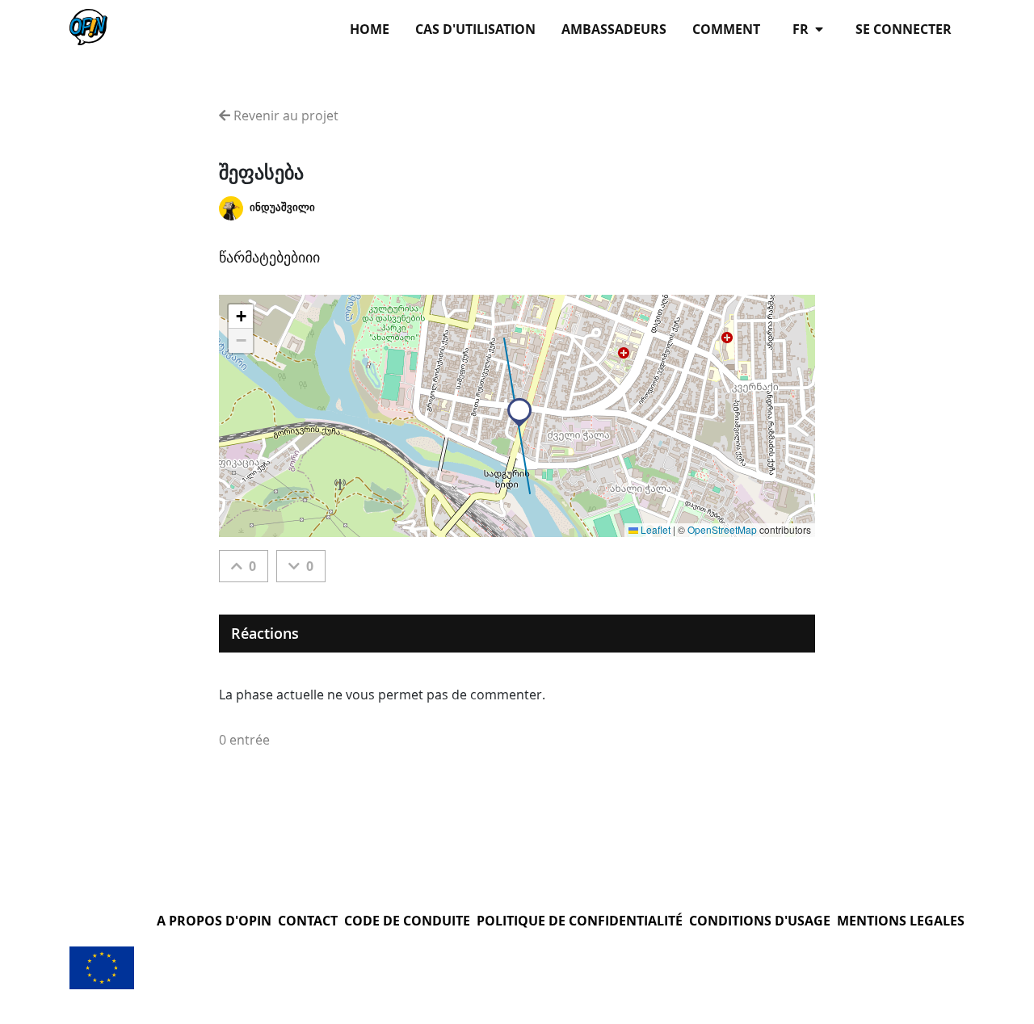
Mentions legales (901, 921)
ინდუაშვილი (282, 207)
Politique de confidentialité (580, 921)
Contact (308, 921)
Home (369, 29)
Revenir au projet (284, 115)
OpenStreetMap (722, 529)
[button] (519, 412)
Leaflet (654, 529)
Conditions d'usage (759, 921)
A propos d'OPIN (214, 921)
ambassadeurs (613, 29)
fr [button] (802, 29)
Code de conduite (407, 921)
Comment (726, 29)
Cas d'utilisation (475, 29)
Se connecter (903, 29)
